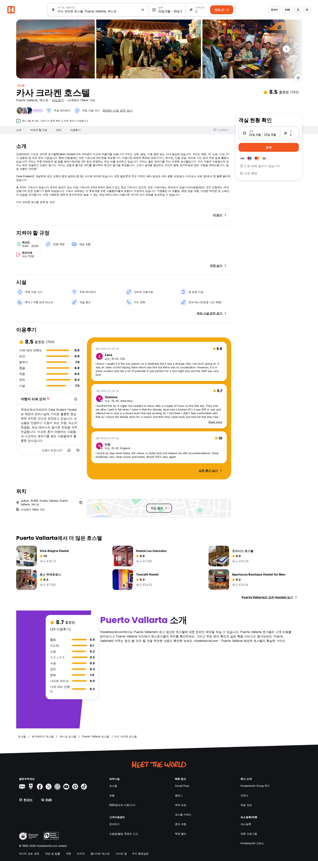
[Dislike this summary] (78, 450)
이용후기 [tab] (75, 129)
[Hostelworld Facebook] (40, 787)
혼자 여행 (180, 824)
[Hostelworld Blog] (22, 787)
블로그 (179, 795)
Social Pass (182, 785)
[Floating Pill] (286, 49)
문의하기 (114, 824)
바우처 (81, 853)
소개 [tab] (18, 129)
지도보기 (58, 100)
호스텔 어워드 (183, 814)
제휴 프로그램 (249, 833)
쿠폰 (68, 853)
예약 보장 (180, 804)
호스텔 (21, 85)
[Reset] (142, 9)
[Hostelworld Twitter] (49, 787)
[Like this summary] (69, 450)
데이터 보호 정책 (29, 853)
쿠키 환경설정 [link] (140, 853)
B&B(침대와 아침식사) (122, 804)
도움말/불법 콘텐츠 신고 (123, 833)
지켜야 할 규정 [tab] (38, 129)
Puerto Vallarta (26, 100)
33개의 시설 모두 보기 (118, 110)
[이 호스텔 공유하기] (298, 77)
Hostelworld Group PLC (255, 785)
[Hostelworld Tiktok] (84, 787)
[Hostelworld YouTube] (66, 787)
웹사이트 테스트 (100, 853)
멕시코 (43, 100)
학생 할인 (180, 833)
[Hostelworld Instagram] (57, 787)
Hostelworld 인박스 (252, 843)
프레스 (244, 795)
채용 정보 (246, 804)
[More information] (75, 399)
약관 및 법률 (52, 853)
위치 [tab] (58, 129)
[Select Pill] (298, 9)
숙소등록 (246, 824)
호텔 (111, 795)
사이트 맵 (121, 853)
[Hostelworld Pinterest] (75, 787)
